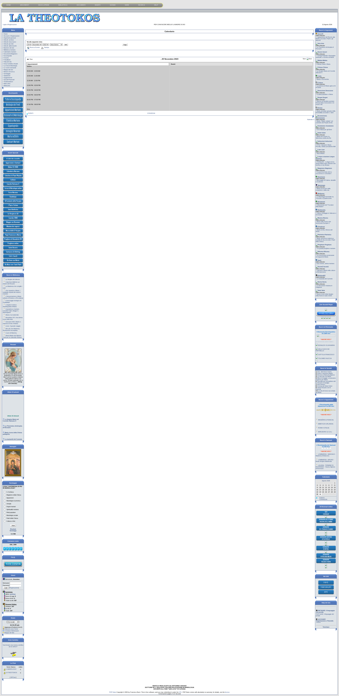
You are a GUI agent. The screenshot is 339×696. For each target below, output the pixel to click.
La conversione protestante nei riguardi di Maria (325, 256)
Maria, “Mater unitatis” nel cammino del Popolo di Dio (324, 121)
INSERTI (98, 5)
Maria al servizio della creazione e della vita (323, 189)
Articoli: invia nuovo (10, 42)
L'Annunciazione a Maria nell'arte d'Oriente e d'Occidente (13, 297)
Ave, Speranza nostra (324, 372)
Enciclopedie (8, 56)
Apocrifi (320, 34)
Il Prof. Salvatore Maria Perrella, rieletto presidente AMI (326, 145)
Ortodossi (321, 226)
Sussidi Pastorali (9, 79)
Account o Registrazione (11, 36)
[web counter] (13, 550)
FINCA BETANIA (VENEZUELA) (322, 432)
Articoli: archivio (9, 40)
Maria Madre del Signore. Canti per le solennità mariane (12, 336)
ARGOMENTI (24, 5)
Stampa (46, 47)
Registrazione (12, 24)
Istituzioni (328, 141)
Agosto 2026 (326, 481)
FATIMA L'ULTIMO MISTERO (323, 354)
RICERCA (141, 5)
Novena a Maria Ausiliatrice (326, 375)
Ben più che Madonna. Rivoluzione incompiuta (11, 329)
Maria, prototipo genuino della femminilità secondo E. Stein (325, 111)
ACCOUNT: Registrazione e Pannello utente (325, 617)
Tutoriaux (326, 627)
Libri (323, 149)
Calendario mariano (10, 52)
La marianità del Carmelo (325, 279)
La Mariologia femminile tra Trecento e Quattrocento (325, 197)
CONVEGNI (151, 113)
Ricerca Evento (35, 47)
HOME (8, 5)
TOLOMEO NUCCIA (325, 350)
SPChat (13, 677)
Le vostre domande (10, 67)
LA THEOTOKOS (11, 672)
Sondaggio (7, 73)
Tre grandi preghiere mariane (326, 248)
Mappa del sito (8, 69)
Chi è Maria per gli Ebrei (324, 129)
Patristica (327, 234)
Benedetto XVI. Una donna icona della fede (13, 318)
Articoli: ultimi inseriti (10, 46)
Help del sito (8, 62)
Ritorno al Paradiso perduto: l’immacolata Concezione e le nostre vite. (325, 102)
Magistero (328, 168)
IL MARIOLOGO (11, 669)
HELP (156, 5)
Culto (319, 76)
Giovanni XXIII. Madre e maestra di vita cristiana (12, 322)
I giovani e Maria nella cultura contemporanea (325, 271)
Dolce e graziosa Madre (325, 373)
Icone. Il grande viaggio (13, 326)
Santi (319, 260)
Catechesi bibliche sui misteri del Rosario (11, 283)
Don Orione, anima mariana (325, 263)
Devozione (329, 90)
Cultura (320, 82)
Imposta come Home (11, 629)
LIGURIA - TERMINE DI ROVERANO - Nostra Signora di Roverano (325, 458)
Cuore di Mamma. (11, 333)
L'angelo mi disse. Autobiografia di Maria (10, 305)
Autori (324, 52)
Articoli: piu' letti (8, 44)
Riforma (326, 251)
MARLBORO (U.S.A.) (325, 423)
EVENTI (30, 113)
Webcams (7, 85)
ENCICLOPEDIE (43, 5)
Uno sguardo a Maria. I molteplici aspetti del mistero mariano (12, 292)
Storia (324, 282)
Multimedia (321, 210)
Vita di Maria (320, 153)
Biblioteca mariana (9, 50)
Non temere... (321, 384)
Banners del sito (9, 48)
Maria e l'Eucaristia (323, 79)
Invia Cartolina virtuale (11, 64)
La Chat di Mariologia (10, 66)
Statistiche (7, 75)
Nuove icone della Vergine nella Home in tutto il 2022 (324, 294)
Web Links (7, 83)
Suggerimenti (8, 77)
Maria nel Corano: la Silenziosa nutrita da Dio (323, 137)
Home (6, 34)
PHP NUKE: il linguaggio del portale (325, 607)
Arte (322, 43)
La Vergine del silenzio (13, 279)
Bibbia (324, 60)
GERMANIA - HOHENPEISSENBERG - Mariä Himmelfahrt (326, 465)
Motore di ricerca (9, 71)
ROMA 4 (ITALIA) (323, 419)
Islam (324, 133)
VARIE (127, 5)
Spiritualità (321, 275)
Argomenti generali (10, 38)
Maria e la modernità (12, 315)
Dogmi (324, 97)
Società (326, 266)
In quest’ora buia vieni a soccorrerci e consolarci (324, 172)
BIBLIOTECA (62, 5)
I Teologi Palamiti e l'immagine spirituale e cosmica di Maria (325, 56)
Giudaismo (329, 126)
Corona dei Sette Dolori (324, 386)
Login (4, 24)
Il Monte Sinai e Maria (323, 64)
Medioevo (320, 193)
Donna (319, 108)
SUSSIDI (112, 5)
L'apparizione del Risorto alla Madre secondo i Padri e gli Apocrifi (325, 38)
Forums (6, 58)
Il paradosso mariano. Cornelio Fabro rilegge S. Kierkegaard (11, 310)
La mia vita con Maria (324, 376)
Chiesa (325, 67)
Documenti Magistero (10, 54)
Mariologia (321, 185)
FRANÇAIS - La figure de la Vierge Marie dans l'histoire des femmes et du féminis (326, 163)
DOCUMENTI (81, 5)
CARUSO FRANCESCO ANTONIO (325, 360)
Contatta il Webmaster (12, 631)
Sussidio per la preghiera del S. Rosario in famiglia (326, 382)
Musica (325, 218)
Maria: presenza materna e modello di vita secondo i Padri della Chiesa (325, 240)
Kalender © (310, 119)
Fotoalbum (7, 60)
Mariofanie (321, 177)
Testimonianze (8, 81)
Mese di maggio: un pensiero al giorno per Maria (326, 378)
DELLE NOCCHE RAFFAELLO (322, 341)
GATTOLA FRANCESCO (326, 346)
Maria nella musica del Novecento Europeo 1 (323, 222)
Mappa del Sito (9, 632)
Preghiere (327, 244)
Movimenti (321, 202)
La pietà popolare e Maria (325, 94)
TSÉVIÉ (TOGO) (323, 427)
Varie (323, 290)
